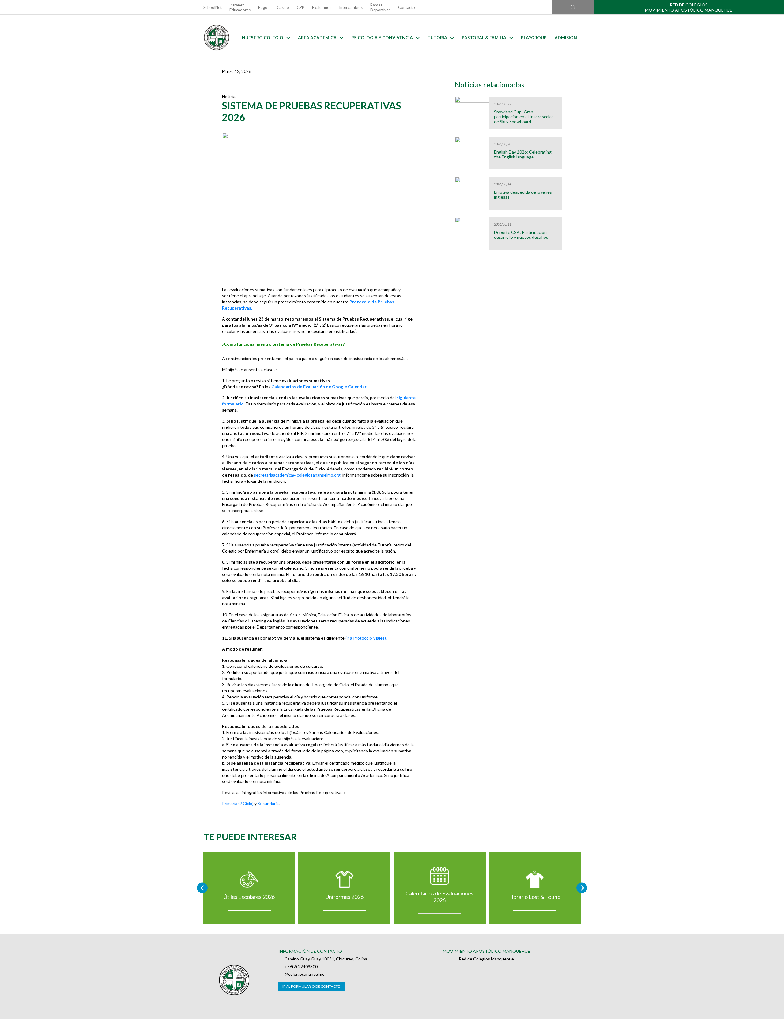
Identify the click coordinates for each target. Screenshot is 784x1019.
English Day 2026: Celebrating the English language (523, 154)
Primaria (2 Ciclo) (238, 803)
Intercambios (351, 7)
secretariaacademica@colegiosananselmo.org (297, 474)
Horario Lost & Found (534, 896)
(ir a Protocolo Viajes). (366, 638)
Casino (283, 7)
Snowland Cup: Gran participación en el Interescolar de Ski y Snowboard (523, 116)
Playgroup (534, 37)
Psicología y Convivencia (382, 37)
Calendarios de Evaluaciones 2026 (439, 896)
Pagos (263, 7)
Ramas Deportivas (380, 7)
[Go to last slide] (202, 888)
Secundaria (268, 803)
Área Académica (317, 37)
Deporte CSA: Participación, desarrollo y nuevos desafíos (521, 235)
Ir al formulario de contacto (311, 986)
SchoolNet (212, 7)
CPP (300, 7)
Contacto (406, 7)
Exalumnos (321, 7)
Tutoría (437, 37)
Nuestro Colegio (262, 37)
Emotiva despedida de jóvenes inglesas (523, 195)
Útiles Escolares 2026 (249, 896)
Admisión (566, 37)
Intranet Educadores (240, 7)
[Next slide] (581, 888)
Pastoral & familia (484, 37)
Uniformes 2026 (344, 896)
